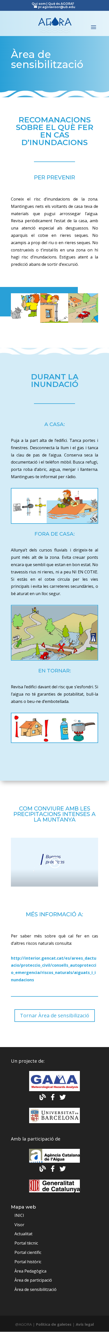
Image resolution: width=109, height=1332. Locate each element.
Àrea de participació (33, 1280)
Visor (19, 1224)
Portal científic (27, 1252)
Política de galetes (53, 1324)
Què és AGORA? (61, 4)
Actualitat (23, 1234)
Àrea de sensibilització (35, 1289)
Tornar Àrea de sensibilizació (54, 1015)
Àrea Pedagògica (30, 1271)
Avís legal (85, 1324)
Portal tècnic (26, 1243)
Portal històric (27, 1261)
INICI (19, 1215)
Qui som (39, 4)
